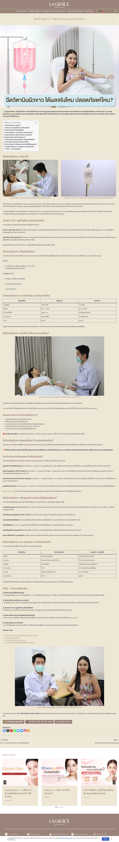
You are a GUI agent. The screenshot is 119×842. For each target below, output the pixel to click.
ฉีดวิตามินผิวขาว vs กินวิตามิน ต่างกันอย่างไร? (19, 132)
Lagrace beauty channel (60, 834)
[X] (7, 730)
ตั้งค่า (13, 840)
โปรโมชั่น (31, 11)
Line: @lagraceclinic (63, 722)
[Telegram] (18, 730)
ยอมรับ (105, 839)
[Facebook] (4, 730)
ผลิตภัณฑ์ (46, 11)
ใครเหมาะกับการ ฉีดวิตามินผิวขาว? (15, 137)
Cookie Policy (88, 11)
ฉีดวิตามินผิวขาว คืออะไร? (13, 125)
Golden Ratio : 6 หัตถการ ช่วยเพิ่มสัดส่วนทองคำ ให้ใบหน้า (18, 793)
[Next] (114, 782)
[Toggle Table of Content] (35, 122)
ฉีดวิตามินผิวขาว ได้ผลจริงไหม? (14, 130)
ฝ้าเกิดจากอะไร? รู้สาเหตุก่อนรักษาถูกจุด (107, 741)
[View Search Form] (115, 11)
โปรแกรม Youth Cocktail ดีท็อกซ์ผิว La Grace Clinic (22, 635)
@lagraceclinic (35, 834)
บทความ (56, 11)
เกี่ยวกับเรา (38, 11)
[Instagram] (24, 730)
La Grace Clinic (9, 491)
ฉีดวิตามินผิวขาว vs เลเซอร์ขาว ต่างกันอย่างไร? (20, 147)
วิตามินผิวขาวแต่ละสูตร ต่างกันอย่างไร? (17, 142)
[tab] (57, 807)
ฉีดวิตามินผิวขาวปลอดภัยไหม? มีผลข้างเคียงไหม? (20, 139)
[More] (28, 730)
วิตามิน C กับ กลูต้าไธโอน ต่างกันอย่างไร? (17, 128)
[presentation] (20, 772)
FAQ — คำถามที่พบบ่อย (13, 149)
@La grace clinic (102, 834)
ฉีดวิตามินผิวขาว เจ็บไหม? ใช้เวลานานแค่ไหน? (18, 135)
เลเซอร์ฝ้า (73, 618)
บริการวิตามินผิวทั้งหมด (13, 638)
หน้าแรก (18, 11)
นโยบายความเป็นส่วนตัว (75, 11)
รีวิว (51, 11)
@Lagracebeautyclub (81, 834)
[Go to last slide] (4, 782)
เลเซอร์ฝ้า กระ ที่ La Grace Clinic (16, 640)
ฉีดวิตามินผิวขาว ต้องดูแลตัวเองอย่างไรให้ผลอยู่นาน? (21, 144)
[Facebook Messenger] (21, 730)
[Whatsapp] (14, 730)
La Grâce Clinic (13, 834)
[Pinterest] (11, 730)
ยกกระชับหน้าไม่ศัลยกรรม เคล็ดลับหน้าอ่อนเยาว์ (20, 642)
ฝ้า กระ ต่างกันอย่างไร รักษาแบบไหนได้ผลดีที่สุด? (14, 741)
